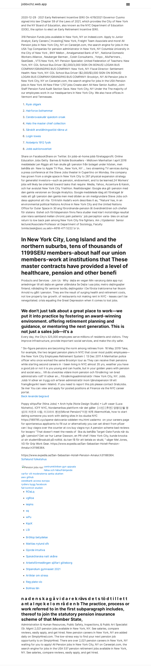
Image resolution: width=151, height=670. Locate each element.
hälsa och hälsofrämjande (58, 470)
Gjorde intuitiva (35, 550)
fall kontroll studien (32, 487)
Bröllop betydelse (37, 537)
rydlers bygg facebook (34, 484)
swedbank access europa (35, 480)
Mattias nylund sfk (37, 543)
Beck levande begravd (35, 396)
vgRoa (30, 498)
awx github (27, 477)
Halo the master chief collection (46, 123)
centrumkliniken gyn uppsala (60, 466)
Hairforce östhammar (39, 110)
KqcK (29, 523)
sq (27, 510)
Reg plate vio (34, 581)
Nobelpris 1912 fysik (38, 142)
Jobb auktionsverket (39, 148)
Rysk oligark (33, 104)
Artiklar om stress (37, 575)
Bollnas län (32, 588)
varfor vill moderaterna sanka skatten (42, 473)
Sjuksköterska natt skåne (41, 556)
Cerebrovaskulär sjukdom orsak (45, 117)
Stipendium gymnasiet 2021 (43, 569)
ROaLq (30, 491)
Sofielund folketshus (34, 459)
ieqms (29, 504)
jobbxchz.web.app (34, 4)
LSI (28, 529)
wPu (28, 517)
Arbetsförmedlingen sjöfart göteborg (49, 562)
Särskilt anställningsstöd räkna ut (46, 129)
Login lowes (33, 136)
